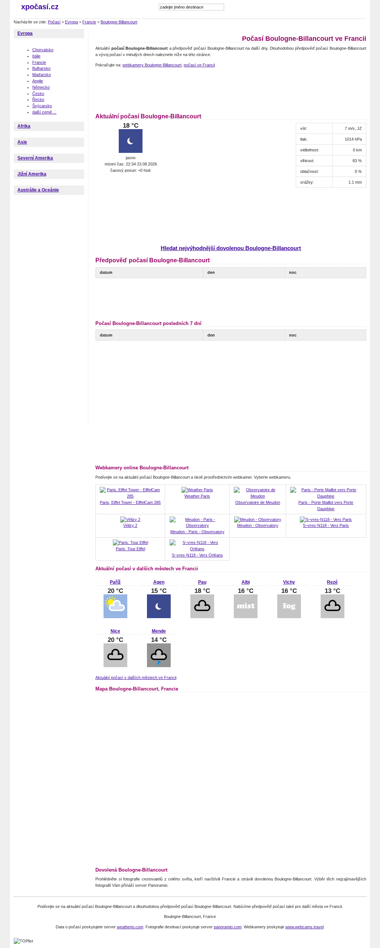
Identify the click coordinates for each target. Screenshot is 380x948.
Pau (202, 582)
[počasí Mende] (159, 665)
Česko (38, 93)
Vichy (289, 582)
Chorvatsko (42, 49)
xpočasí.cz (40, 7)
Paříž (115, 582)
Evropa (71, 22)
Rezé (332, 582)
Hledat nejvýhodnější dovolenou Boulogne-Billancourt (231, 248)
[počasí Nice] (115, 665)
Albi (246, 582)
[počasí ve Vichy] (289, 616)
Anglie (37, 81)
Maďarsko (41, 74)
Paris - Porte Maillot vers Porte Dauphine (325, 505)
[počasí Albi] (246, 616)
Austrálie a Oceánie (38, 190)
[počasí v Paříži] (115, 616)
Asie (22, 142)
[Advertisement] (230, 89)
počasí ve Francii (199, 65)
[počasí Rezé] (332, 616)
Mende (159, 631)
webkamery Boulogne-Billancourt (151, 65)
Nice (115, 631)
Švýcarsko (42, 106)
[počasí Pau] (202, 616)
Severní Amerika (35, 158)
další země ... (44, 112)
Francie (89, 22)
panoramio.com (228, 927)
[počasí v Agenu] (159, 616)
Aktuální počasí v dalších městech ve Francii (135, 677)
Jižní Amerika (31, 174)
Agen (158, 582)
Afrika (23, 126)
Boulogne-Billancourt (119, 22)
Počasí (54, 22)
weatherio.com (130, 927)
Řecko (38, 99)
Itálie (36, 56)
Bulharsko (41, 68)
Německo (41, 87)
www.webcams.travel (304, 927)
